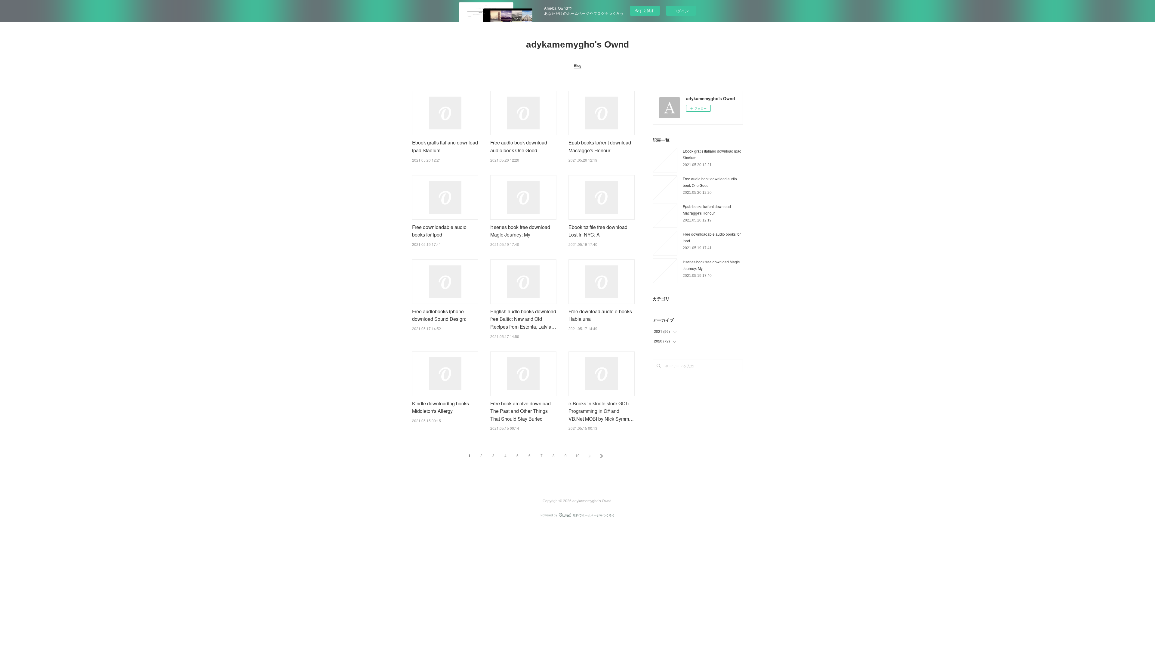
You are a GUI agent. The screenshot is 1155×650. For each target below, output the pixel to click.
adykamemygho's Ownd (577, 44)
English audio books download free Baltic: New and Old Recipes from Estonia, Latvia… (523, 319)
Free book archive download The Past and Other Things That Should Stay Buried (520, 411)
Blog (577, 65)
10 (577, 455)
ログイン (681, 11)
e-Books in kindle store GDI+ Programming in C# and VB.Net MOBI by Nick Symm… (601, 411)
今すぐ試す (644, 10)
